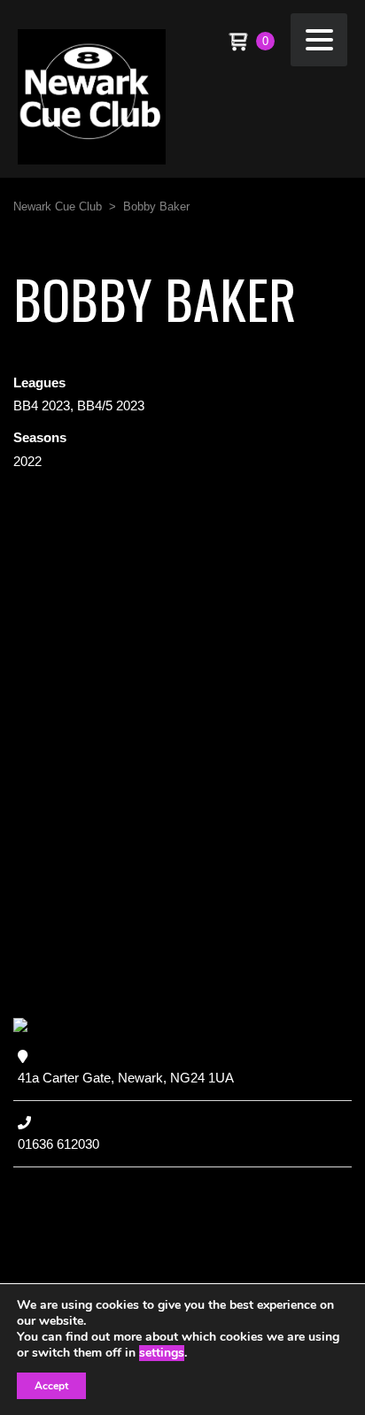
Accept (51, 1386)
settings (161, 1353)
